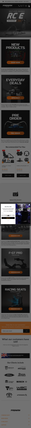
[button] (8, 215)
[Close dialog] (29, 204)
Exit (8, 220)
